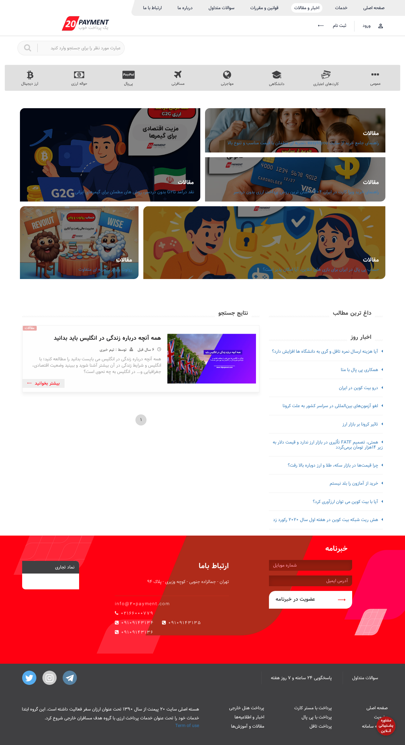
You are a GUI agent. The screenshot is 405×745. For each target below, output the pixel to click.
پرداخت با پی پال (317, 717)
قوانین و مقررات (264, 8)
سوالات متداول (221, 8)
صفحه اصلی (373, 8)
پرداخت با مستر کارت (313, 708)
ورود (367, 25)
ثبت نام (339, 25)
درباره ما (185, 8)
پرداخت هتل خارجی (246, 708)
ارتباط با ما (152, 8)
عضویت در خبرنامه (295, 599)
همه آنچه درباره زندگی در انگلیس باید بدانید (107, 338)
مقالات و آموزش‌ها (247, 726)
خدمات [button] (341, 8)
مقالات (371, 133)
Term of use (187, 725)
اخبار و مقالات (306, 8)
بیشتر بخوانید (47, 383)
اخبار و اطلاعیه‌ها (249, 717)
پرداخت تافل (320, 726)
